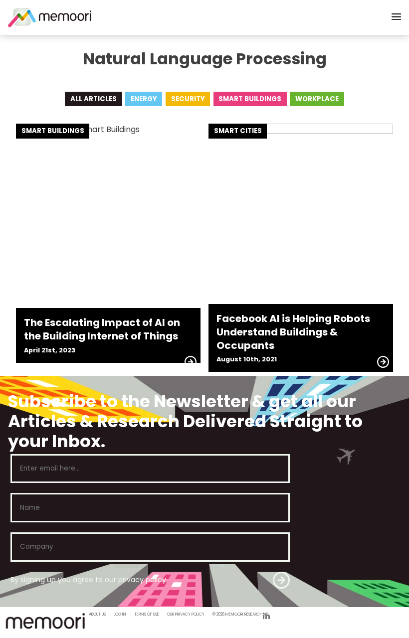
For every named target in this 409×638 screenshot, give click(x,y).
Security (188, 99)
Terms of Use (146, 614)
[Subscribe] (281, 580)
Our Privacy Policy (185, 614)
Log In (120, 614)
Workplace (317, 99)
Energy (144, 99)
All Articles (93, 99)
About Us (97, 614)
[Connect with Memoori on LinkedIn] (266, 617)
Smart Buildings (249, 99)
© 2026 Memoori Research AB (240, 614)
